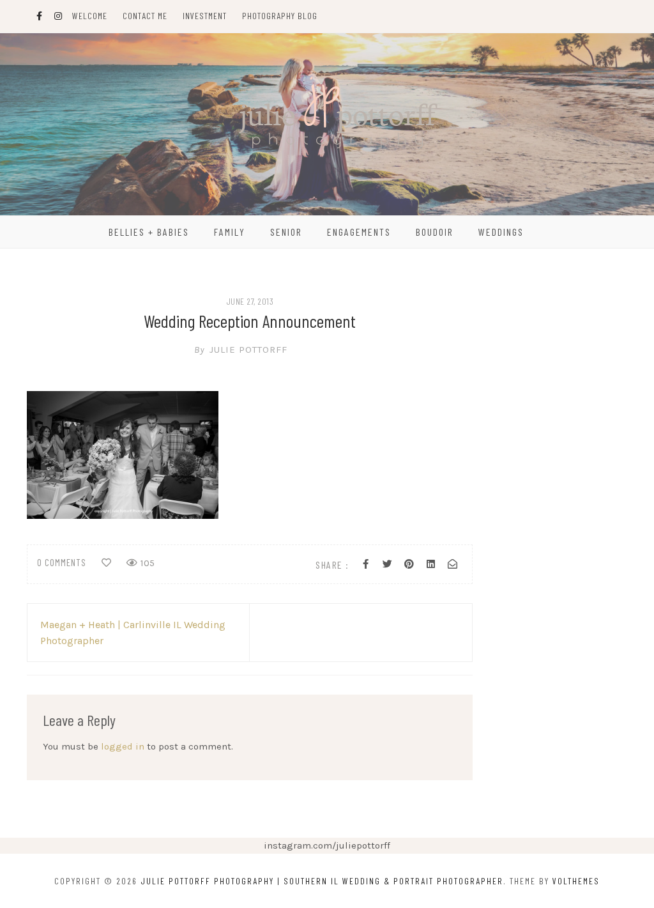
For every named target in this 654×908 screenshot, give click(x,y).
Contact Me (145, 15)
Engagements (359, 232)
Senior (286, 232)
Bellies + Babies (149, 232)
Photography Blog (279, 15)
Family (229, 232)
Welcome (89, 15)
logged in (122, 746)
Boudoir (434, 232)
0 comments (61, 562)
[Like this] (106, 563)
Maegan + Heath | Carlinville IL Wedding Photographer (132, 633)
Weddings (501, 232)
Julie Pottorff (240, 349)
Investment (205, 15)
